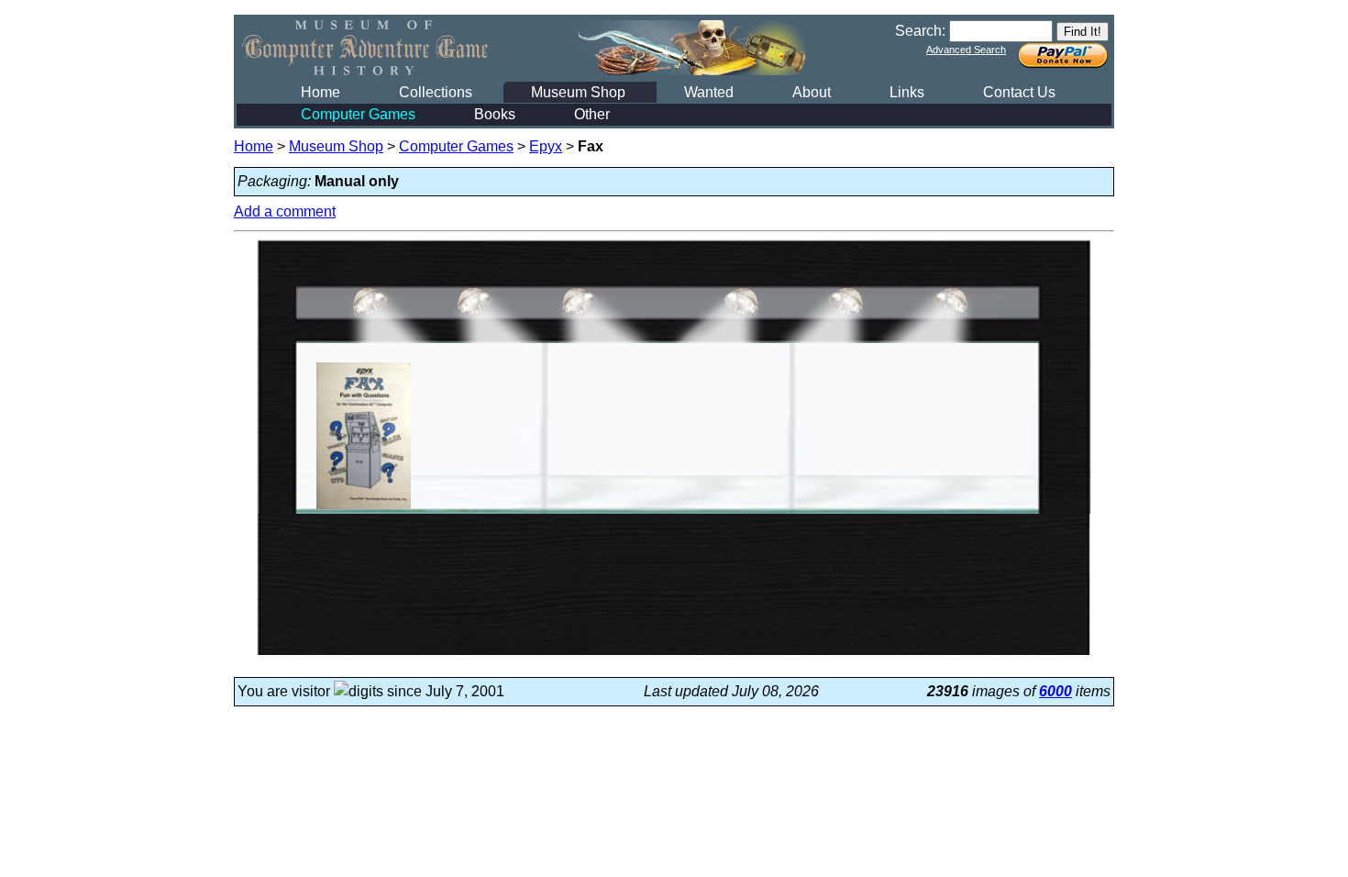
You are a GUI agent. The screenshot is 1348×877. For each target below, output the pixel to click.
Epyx (545, 146)
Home (320, 92)
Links (906, 92)
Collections (435, 92)
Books (494, 114)
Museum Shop (578, 92)
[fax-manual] (363, 508)
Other (592, 114)
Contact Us (1019, 92)
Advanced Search (966, 49)
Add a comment (285, 211)
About (811, 92)
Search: (920, 31)
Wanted (709, 92)
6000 (1055, 691)
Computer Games (358, 114)
